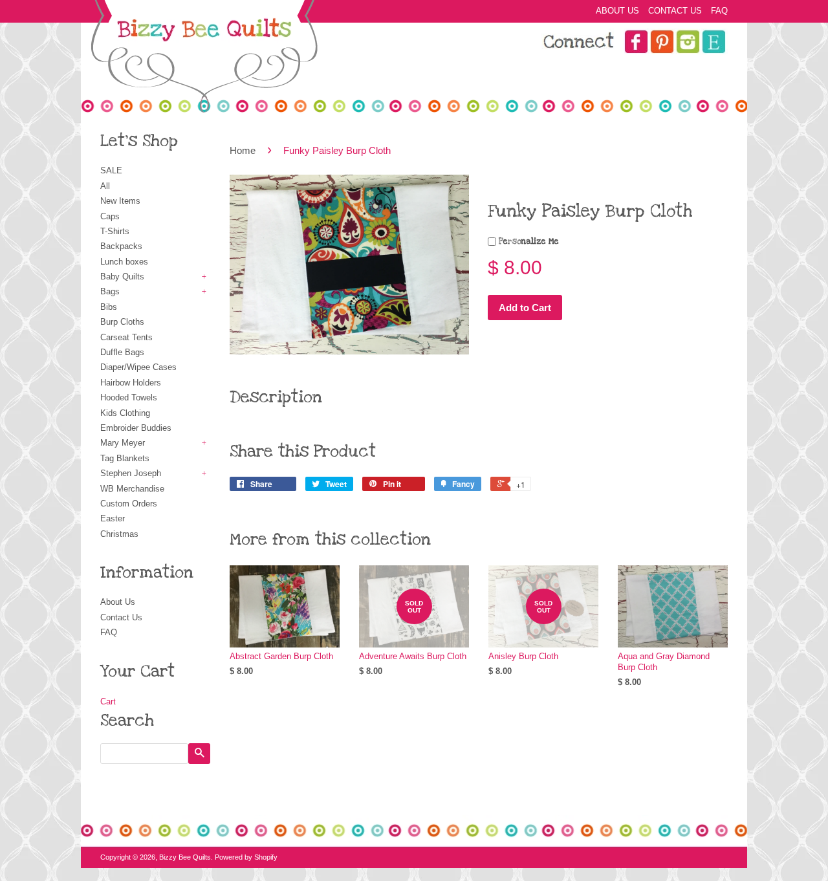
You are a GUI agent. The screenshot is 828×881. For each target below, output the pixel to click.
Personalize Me (527, 241)
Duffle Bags (122, 352)
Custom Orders (128, 503)
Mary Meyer (122, 443)
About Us (617, 11)
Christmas (119, 534)
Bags (110, 291)
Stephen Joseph (130, 473)
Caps (110, 216)
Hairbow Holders (130, 382)
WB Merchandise (132, 489)
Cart (108, 701)
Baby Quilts (122, 276)
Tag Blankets (124, 458)
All (105, 186)
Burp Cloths (122, 322)
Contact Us (675, 11)
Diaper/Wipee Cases (138, 367)
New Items (120, 201)
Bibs (108, 307)
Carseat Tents (126, 337)
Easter (112, 518)
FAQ (719, 11)
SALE (111, 170)
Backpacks (121, 246)
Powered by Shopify (246, 857)
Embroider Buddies (135, 428)
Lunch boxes (124, 261)
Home (243, 150)
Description (276, 397)
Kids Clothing (125, 413)
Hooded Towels (128, 397)
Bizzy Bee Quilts (185, 857)
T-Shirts (114, 231)
